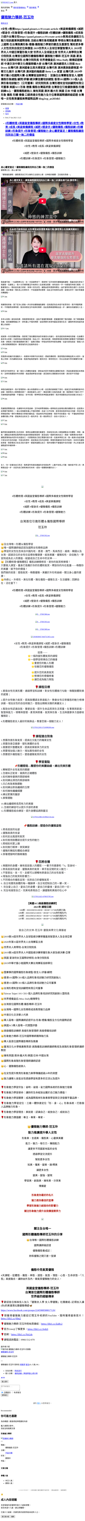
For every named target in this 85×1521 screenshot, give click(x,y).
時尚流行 (18, 1371)
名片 (7, 114)
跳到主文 (4, 23)
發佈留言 (5, 1395)
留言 (27, 1365)
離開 (12, 1516)
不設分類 (19, 104)
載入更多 (5, 1381)
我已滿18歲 (5, 1516)
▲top (3, 1377)
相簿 (7, 108)
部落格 (8, 111)
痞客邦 (22, 1365)
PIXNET (25, 1490)
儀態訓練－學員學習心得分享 (26, 1373)
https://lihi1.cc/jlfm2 (11, 1318)
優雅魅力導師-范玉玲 (17, 17)
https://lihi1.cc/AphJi (38, 1329)
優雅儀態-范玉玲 (7, 1352)
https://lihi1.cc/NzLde (22, 1334)
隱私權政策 (55, 1490)
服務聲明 (63, 1490)
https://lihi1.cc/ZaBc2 (51, 1323)
